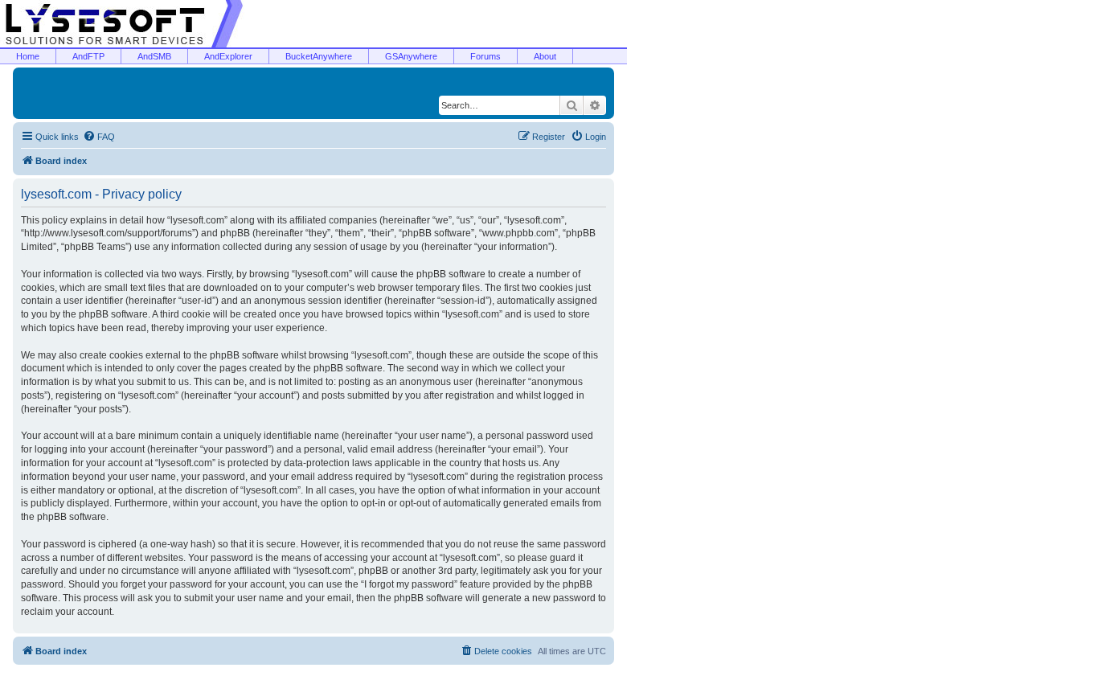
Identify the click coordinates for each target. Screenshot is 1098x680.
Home (27, 56)
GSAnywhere (411, 56)
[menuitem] (99, 136)
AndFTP (88, 56)
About (545, 56)
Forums (485, 56)
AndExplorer (228, 56)
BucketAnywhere (318, 56)
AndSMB (154, 56)
